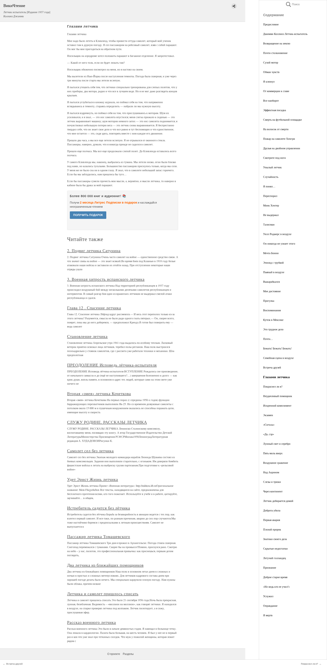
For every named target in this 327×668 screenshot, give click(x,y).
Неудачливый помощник (277, 396)
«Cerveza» (269, 424)
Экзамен (268, 415)
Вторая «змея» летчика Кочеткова (99, 393)
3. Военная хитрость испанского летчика (105, 279)
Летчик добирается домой (278, 501)
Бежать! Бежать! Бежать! (277, 348)
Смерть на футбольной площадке (282, 119)
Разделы (128, 654)
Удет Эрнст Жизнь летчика (92, 479)
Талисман (269, 224)
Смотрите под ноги (274, 157)
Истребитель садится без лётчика (98, 508)
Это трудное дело (273, 329)
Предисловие (271, 24)
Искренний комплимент (277, 405)
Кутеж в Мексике (273, 319)
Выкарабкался (271, 281)
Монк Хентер (271, 205)
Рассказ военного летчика (91, 622)
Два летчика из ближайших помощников (105, 565)
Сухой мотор (270, 62)
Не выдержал (271, 215)
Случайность (270, 177)
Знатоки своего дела (275, 539)
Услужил (268, 596)
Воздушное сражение (275, 462)
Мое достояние (272, 291)
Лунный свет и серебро (276, 443)
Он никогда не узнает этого (279, 243)
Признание (269, 567)
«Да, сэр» (268, 434)
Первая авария (271, 520)
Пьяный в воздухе (273, 272)
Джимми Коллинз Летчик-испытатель (285, 34)
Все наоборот (271, 100)
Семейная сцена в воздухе (278, 358)
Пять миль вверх (273, 453)
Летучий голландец (274, 558)
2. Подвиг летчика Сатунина (94, 250)
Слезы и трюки (272, 482)
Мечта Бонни (271, 253)
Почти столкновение (275, 53)
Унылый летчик (272, 167)
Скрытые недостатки (275, 548)
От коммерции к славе (276, 91)
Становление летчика (87, 336)
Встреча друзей (272, 367)
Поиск (292, 4)
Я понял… (269, 186)
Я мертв (267, 615)
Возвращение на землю (276, 43)
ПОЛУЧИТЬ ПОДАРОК (88, 215)
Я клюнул (269, 81)
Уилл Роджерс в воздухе (277, 234)
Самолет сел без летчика (90, 450)
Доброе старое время (275, 577)
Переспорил (270, 196)
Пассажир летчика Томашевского (98, 536)
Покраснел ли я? (272, 386)
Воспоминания (272, 310)
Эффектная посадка (274, 110)
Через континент (273, 491)
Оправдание (270, 605)
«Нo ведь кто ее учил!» (276, 586)
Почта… (268, 339)
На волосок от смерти (276, 129)
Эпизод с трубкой (273, 262)
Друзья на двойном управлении (281, 148)
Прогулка (268, 300)
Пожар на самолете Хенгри (279, 138)
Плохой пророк (272, 529)
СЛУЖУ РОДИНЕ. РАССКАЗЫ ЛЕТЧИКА (107, 422)
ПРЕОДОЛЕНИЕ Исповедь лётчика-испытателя (112, 365)
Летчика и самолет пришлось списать (102, 593)
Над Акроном (271, 472)
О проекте (113, 654)
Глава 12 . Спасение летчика (94, 307)
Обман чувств (271, 72)
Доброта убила (271, 510)
